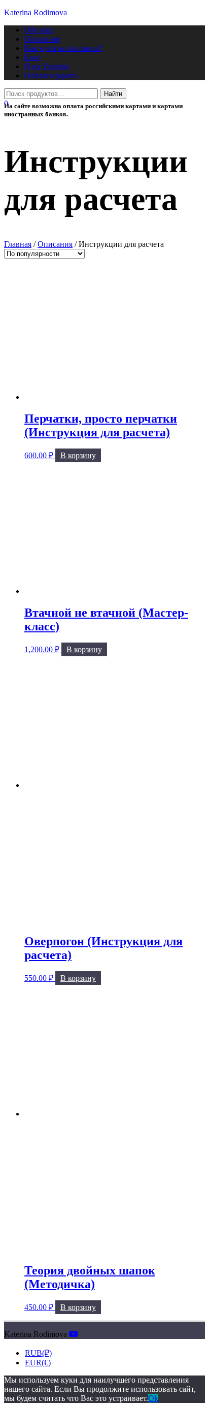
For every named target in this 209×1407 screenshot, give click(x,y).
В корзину (78, 455)
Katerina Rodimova (35, 12)
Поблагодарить (50, 75)
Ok (153, 1398)
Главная (17, 244)
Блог (32, 57)
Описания (41, 39)
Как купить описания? (63, 48)
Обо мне (39, 29)
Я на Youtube (46, 66)
